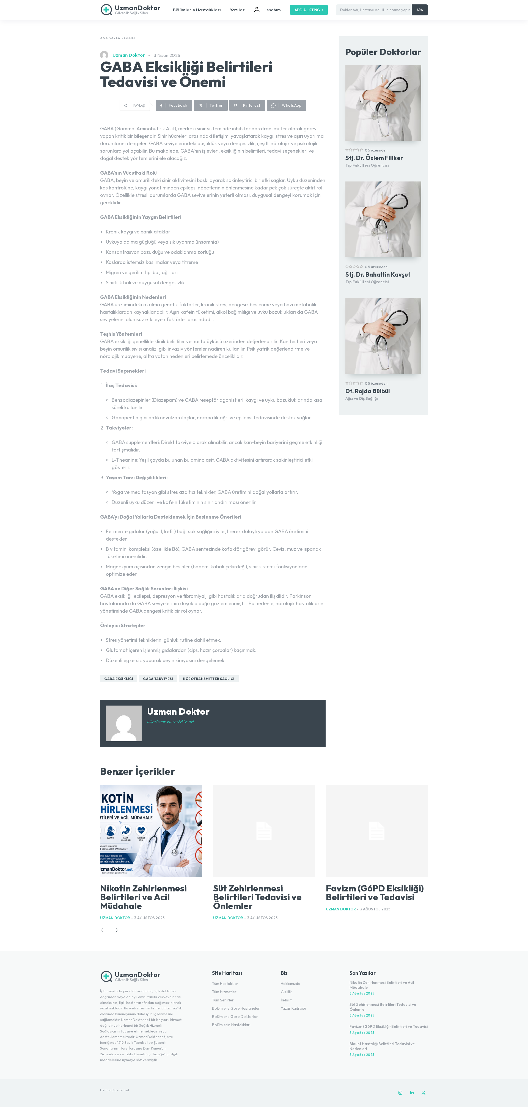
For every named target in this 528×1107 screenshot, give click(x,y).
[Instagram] (400, 1093)
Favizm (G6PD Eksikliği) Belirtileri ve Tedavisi (375, 892)
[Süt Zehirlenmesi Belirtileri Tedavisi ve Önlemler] (264, 831)
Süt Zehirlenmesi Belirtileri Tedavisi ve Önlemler (257, 897)
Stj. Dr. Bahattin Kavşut (378, 274)
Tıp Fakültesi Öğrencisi (367, 165)
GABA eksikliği (118, 679)
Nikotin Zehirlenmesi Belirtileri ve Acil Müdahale (143, 897)
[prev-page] (104, 930)
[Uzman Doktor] (105, 55)
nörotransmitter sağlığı (209, 679)
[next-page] (114, 930)
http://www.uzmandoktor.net (170, 721)
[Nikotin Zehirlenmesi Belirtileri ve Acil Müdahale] (151, 831)
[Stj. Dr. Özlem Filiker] (383, 103)
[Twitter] (423, 1093)
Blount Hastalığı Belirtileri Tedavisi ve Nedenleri (382, 1046)
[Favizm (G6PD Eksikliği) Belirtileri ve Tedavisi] (377, 831)
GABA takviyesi (158, 679)
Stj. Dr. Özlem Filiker (374, 158)
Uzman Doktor (128, 55)
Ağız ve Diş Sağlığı (361, 398)
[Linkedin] (412, 1093)
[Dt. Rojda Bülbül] (383, 336)
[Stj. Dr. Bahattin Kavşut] (383, 219)
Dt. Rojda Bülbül (367, 391)
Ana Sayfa (110, 38)
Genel (130, 38)
